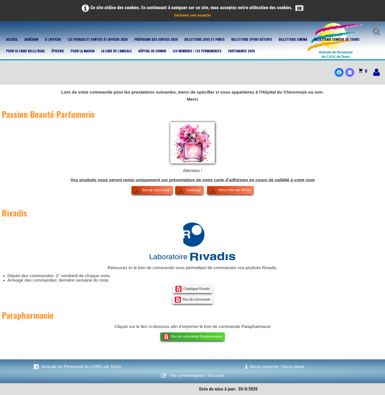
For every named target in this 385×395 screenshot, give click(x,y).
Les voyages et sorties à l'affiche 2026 (98, 39)
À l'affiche (53, 39)
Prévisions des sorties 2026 (156, 39)
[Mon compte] (376, 72)
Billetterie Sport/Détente (251, 39)
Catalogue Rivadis (196, 289)
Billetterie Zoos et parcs (204, 39)
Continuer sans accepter (192, 14)
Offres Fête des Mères (234, 190)
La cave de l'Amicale (116, 50)
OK (299, 8)
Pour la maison (82, 50)
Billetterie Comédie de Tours (336, 39)
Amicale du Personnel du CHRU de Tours (81, 366)
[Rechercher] (375, 30)
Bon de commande (156, 190)
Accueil (12, 39)
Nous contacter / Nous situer (277, 366)
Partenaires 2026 (241, 50)
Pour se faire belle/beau (25, 50)
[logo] (5, 68)
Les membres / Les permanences (197, 50)
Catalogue (193, 190)
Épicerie (57, 50)
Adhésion (31, 39)
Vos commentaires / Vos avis (196, 375)
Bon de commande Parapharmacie (196, 336)
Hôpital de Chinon (152, 50)
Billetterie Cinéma (293, 39)
